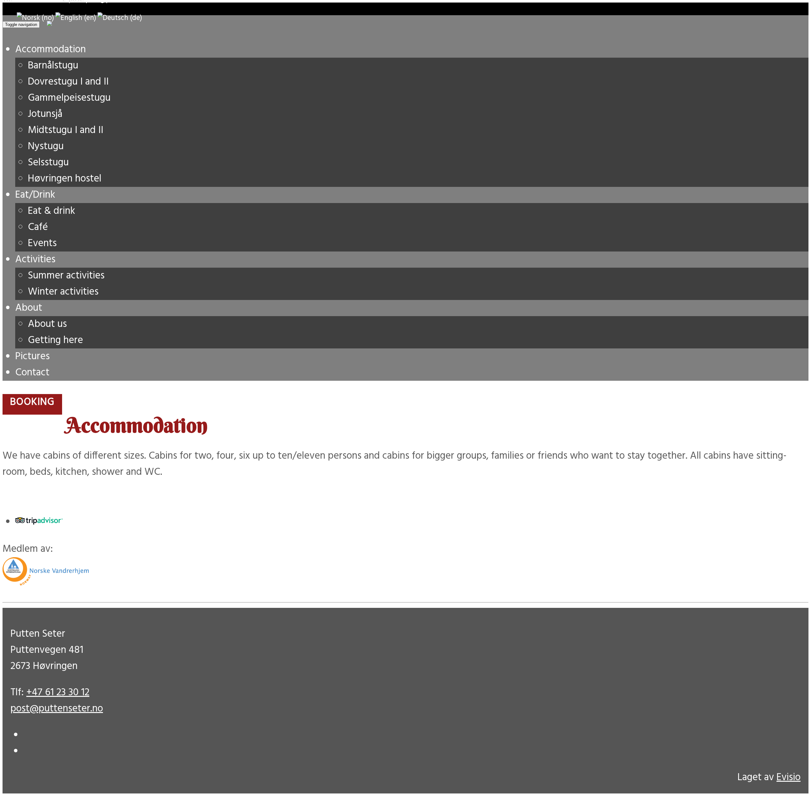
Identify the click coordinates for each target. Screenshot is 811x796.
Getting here (55, 340)
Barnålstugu (53, 66)
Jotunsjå (45, 114)
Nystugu (46, 146)
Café (38, 227)
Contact (32, 373)
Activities (35, 260)
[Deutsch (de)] (120, 18)
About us (47, 324)
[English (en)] (75, 18)
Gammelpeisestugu (69, 98)
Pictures (32, 356)
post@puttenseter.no (56, 709)
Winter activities (63, 292)
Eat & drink (51, 211)
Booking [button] (32, 402)
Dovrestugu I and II (68, 82)
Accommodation (50, 49)
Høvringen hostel (64, 179)
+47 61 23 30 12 (57, 693)
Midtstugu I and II (65, 130)
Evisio (788, 777)
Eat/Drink (35, 195)
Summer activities (66, 276)
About (28, 308)
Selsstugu (48, 163)
